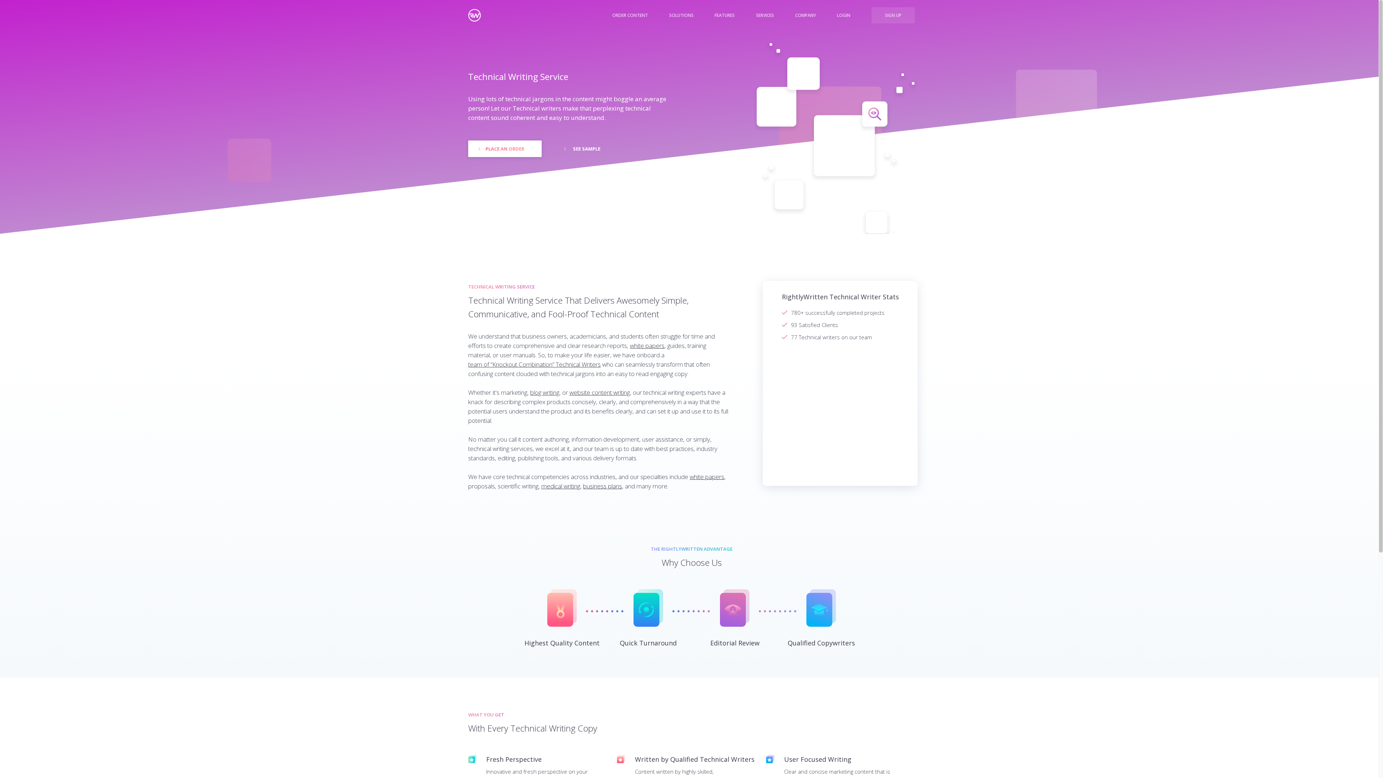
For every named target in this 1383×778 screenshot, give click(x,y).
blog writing (544, 392)
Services (765, 15)
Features (725, 15)
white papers (647, 345)
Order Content (630, 15)
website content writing (599, 392)
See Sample (586, 149)
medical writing (560, 486)
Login (843, 15)
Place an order (504, 149)
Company (805, 15)
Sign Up (893, 15)
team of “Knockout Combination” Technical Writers (534, 364)
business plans (602, 486)
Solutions (681, 15)
